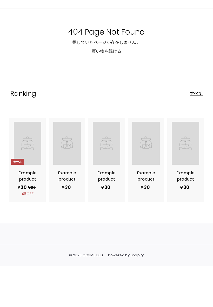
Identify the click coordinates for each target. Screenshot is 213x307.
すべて (196, 93)
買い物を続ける (107, 51)
